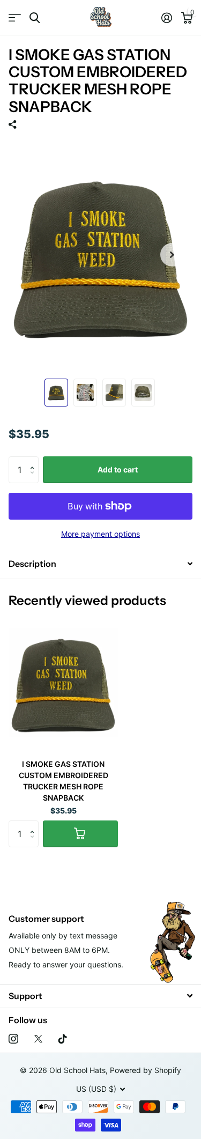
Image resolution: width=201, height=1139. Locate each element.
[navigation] (56, 392)
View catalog (15, 18)
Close (100, 996)
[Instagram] (13, 1039)
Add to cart (118, 469)
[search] (34, 18)
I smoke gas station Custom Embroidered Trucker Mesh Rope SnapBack (63, 780)
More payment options (100, 533)
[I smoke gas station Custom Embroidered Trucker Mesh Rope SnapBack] (63, 682)
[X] (38, 1038)
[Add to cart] (80, 833)
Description (32, 563)
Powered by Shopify (145, 1070)
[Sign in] (166, 18)
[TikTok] (62, 1039)
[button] (34, 460)
